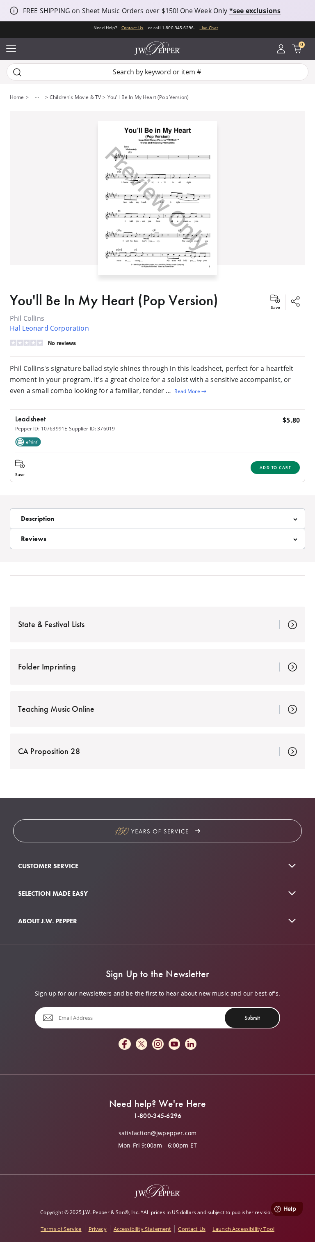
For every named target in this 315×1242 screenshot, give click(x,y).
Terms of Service (61, 1229)
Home (17, 97)
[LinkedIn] (190, 1044)
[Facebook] (125, 1044)
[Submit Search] (17, 72)
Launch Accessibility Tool (243, 1229)
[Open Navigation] (11, 49)
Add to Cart (275, 467)
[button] (157, 196)
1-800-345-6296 (157, 1116)
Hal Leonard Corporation (49, 328)
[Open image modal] (157, 201)
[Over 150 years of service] (157, 830)
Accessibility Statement (142, 1229)
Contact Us (132, 27)
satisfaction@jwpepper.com (157, 1133)
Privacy (98, 1229)
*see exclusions (255, 10)
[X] (141, 1044)
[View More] (36, 97)
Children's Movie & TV (75, 97)
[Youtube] (174, 1044)
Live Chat (208, 27)
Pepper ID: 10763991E (41, 428)
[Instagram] (158, 1044)
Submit (252, 1017)
